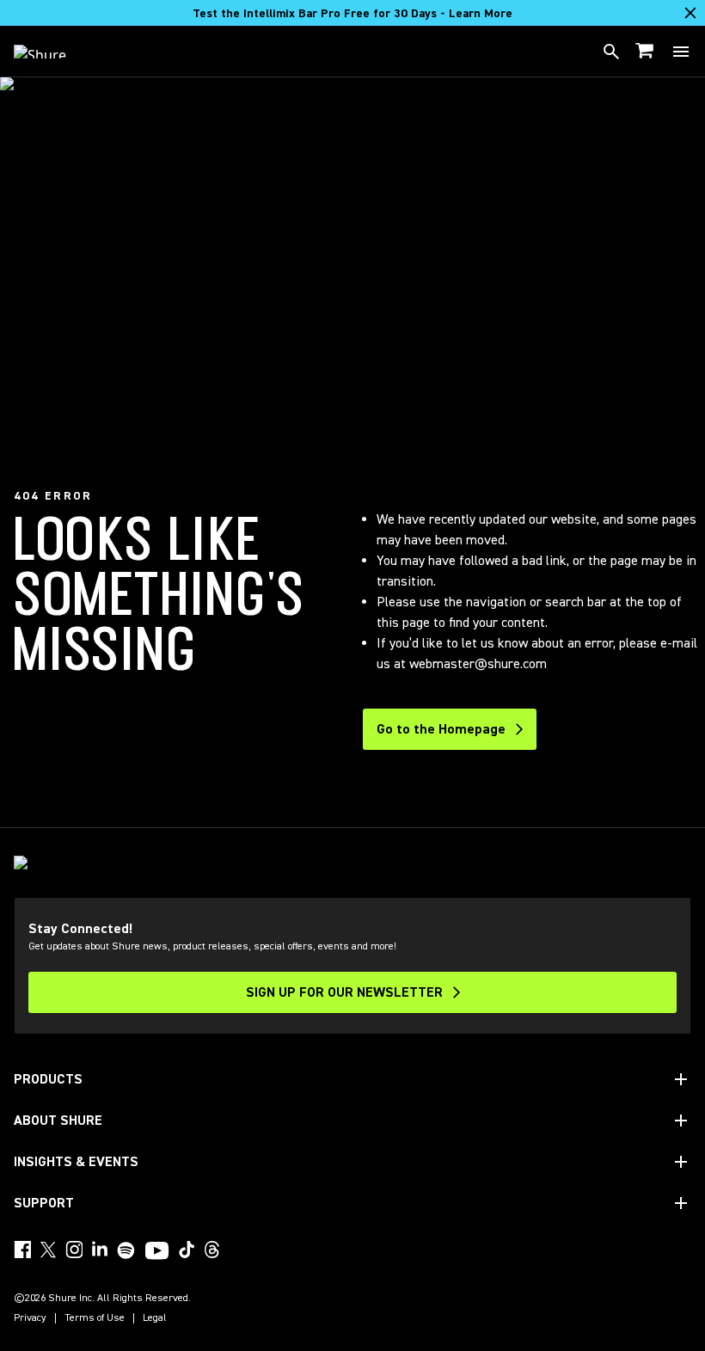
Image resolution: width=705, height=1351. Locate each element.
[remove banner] (690, 12)
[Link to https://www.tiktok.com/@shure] (186, 1249)
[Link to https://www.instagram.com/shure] (74, 1249)
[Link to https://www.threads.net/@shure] (212, 1249)
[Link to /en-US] (51, 51)
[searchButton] (611, 51)
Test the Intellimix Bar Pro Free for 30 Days (352, 13)
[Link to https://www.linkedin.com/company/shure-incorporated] (99, 1249)
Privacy (30, 1318)
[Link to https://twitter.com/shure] (48, 1249)
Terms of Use (94, 1318)
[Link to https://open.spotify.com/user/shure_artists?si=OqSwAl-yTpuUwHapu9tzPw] (126, 1250)
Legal (155, 1318)
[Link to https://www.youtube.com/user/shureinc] (156, 1252)
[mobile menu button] (681, 51)
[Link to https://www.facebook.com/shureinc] (22, 1249)
